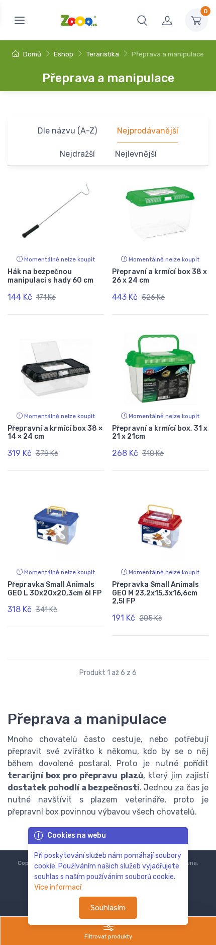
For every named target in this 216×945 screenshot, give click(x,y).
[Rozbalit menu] (19, 20)
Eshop (63, 54)
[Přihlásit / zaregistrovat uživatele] (167, 20)
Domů (31, 54)
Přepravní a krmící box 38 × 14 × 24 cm (55, 432)
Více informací (57, 887)
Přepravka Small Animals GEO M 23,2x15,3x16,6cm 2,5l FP (155, 593)
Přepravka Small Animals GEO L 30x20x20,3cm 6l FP (54, 588)
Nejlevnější (136, 154)
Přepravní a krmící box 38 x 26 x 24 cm (159, 276)
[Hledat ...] (142, 20)
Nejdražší (77, 154)
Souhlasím (108, 907)
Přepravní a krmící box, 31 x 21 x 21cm (159, 432)
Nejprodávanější (147, 131)
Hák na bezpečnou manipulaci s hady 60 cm (50, 276)
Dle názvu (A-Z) (67, 131)
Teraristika (102, 54)
